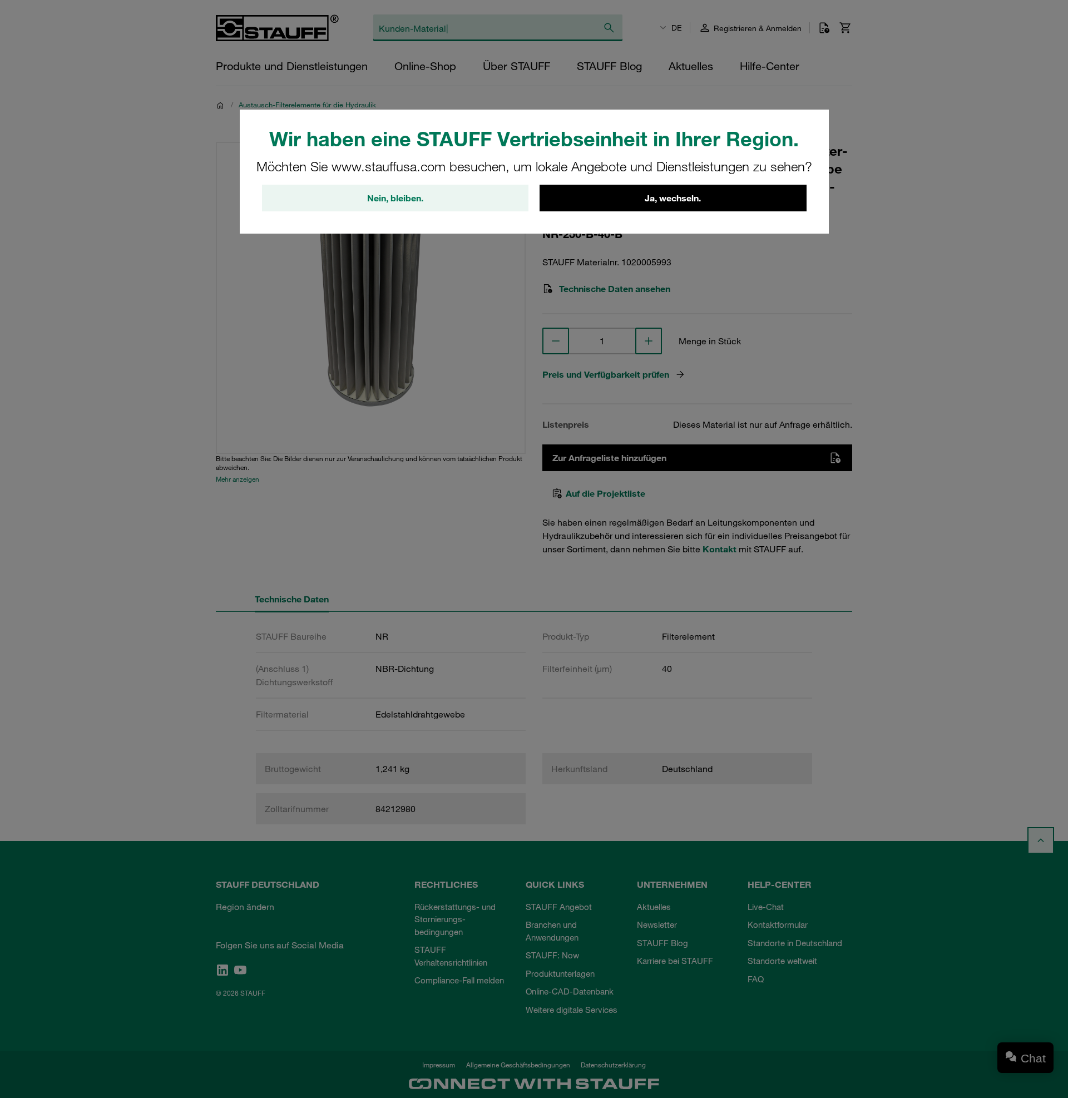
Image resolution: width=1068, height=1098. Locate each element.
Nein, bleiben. (395, 198)
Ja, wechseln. (673, 198)
